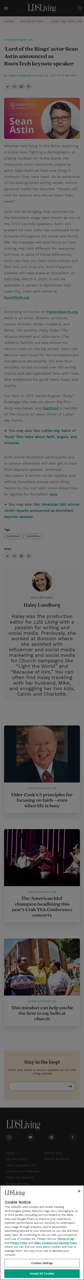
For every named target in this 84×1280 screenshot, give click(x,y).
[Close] (79, 1191)
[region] (42, 1232)
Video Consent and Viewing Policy (55, 1242)
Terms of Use (65, 1238)
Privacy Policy (19, 1242)
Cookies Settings (42, 1263)
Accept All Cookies (42, 1273)
